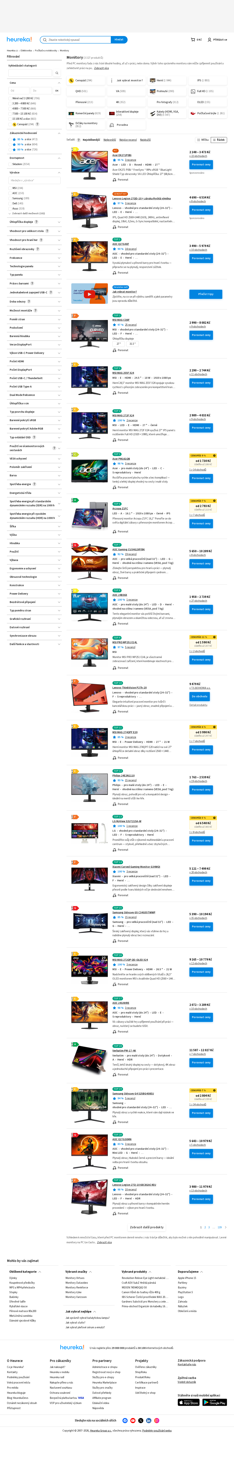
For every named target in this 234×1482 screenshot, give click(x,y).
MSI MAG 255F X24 (123, 373)
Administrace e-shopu (104, 1367)
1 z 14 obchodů (197, 470)
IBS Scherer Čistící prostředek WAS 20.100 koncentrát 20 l (145, 1297)
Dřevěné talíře (17, 1302)
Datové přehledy (101, 1393)
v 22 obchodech (198, 156)
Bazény (182, 1288)
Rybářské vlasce (18, 1307)
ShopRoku (141, 1372)
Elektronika (26, 50)
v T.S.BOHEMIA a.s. (200, 688)
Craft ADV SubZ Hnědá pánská (139, 1283)
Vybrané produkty (134, 1272)
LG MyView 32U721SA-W (126, 821)
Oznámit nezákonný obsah (22, 1403)
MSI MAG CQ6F (121, 320)
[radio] (10, 139)
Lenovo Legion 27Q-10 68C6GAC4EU (134, 1185)
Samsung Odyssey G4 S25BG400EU (133, 1094)
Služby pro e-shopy (103, 1377)
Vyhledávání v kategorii (22, 66)
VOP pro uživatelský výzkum (66, 1403)
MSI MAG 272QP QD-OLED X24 (130, 960)
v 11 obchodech (198, 374)
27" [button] (119, 344)
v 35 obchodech (198, 918)
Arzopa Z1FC (120, 509)
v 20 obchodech (198, 872)
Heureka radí (57, 1377)
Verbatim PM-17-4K (124, 1051)
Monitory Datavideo (76, 1283)
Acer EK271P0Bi (121, 155)
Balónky (13, 1297)
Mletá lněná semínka (20, 1316)
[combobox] (75, 40)
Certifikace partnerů (146, 1383)
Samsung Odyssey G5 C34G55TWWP (133, 912)
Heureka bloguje (16, 1393)
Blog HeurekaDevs (17, 1398)
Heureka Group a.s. (100, 1431)
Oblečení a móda (187, 1311)
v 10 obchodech (198, 250)
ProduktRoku (142, 1377)
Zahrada (182, 1302)
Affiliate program (101, 1398)
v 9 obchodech (197, 327)
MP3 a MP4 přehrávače (22, 1288)
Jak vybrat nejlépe (78, 1311)
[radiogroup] (34, 144)
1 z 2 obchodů (197, 651)
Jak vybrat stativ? (75, 1323)
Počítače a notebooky (46, 50)
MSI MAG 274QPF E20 (124, 732)
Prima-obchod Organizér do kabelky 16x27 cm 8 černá (145, 1307)
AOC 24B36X (119, 595)
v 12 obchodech (198, 963)
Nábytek (183, 1307)
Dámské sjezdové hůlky (22, 1321)
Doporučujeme (188, 1272)
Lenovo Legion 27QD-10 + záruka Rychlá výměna (141, 199)
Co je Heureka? (15, 1367)
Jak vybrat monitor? (124, 292)
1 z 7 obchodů (197, 515)
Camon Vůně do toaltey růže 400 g (141, 1292)
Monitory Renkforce (76, 1288)
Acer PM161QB (121, 459)
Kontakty (12, 1372)
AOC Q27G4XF (120, 244)
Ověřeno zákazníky (145, 1367)
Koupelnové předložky (22, 1283)
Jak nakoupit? (57, 1367)
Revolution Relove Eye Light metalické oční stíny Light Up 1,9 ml (145, 1278)
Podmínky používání (18, 1377)
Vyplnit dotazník (187, 1382)
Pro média (12, 1388)
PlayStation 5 (185, 1292)
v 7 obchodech (197, 1054)
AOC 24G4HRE (120, 1003)
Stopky (13, 1292)
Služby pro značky (102, 1388)
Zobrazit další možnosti (25, 213)
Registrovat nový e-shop (106, 1372)
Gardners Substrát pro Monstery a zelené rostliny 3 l (145, 1302)
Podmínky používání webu (157, 1431)
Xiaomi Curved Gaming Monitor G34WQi (136, 867)
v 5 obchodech (197, 1145)
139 (220, 1227)
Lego (181, 1297)
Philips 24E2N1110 (123, 776)
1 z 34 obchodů (197, 1105)
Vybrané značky (76, 1272)
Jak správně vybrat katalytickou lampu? (87, 1318)
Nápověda (98, 1408)
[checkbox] (10, 98)
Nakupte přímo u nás (61, 1383)
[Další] (225, 1228)
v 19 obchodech (198, 781)
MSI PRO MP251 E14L (124, 642)
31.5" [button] (133, 344)
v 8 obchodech (197, 201)
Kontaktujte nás (187, 1364)
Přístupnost (14, 1408)
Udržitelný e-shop (145, 1393)
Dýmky (13, 1278)
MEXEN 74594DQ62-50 (134, 1288)
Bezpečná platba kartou (63, 1398)
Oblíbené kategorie (23, 1272)
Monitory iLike (73, 1292)
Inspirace (140, 1388)
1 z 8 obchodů (197, 832)
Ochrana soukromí (60, 1393)
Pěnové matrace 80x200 (22, 1311)
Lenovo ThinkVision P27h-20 (129, 688)
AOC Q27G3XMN (121, 1139)
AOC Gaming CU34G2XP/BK (128, 549)
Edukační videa (100, 1403)
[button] (30, 73)
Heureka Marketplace (104, 1383)
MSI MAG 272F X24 (123, 415)
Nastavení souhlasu (61, 1388)
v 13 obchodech (198, 1191)
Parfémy (182, 1283)
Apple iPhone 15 (187, 1278)
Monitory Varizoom (76, 1297)
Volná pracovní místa (18, 1383)
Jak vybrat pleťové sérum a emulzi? (85, 1327)
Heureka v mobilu (59, 1372)
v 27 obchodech (198, 601)
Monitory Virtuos (74, 1278)
